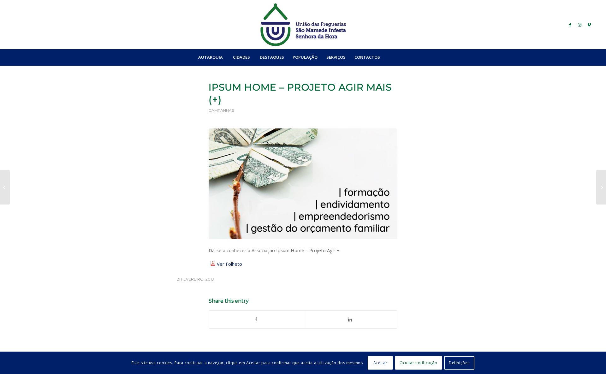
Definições (459, 362)
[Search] (398, 57)
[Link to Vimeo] (589, 24)
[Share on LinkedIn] (350, 319)
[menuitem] (210, 57)
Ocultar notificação (418, 362)
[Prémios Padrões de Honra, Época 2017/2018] (601, 187)
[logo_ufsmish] (303, 24)
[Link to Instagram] (580, 24)
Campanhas (221, 110)
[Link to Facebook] (570, 24)
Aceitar (380, 362)
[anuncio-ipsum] (303, 183)
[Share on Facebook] (256, 319)
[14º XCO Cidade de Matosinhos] (5, 187)
